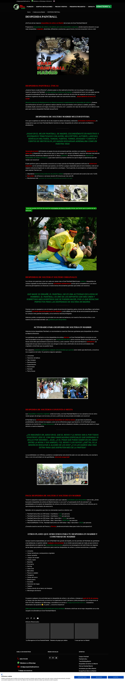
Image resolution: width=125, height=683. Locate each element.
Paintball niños (83, 659)
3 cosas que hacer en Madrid (82, 640)
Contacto (91, 6)
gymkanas (51, 319)
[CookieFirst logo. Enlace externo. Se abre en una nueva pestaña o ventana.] (2, 674)
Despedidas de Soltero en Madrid (88, 663)
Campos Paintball (84, 656)
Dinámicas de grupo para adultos (58, 640)
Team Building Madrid (85, 661)
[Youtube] (56, 657)
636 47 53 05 (24, 659)
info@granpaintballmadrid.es (23, 1)
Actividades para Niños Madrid (87, 668)
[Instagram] (53, 657)
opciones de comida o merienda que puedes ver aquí (55, 178)
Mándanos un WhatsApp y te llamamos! (42, 1)
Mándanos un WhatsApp (28, 663)
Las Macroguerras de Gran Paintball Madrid (37, 640)
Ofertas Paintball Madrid (86, 666)
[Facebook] (50, 657)
